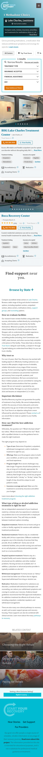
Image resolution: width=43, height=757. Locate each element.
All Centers (9, 53)
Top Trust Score (26, 53)
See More (37, 162)
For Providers (21, 727)
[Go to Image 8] (26, 209)
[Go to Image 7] (24, 209)
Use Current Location (20, 24)
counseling (14, 311)
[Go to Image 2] (18, 124)
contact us (35, 413)
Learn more (13, 47)
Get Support (29, 722)
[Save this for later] (39, 98)
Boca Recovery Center (15, 215)
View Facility (26, 142)
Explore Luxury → (22, 695)
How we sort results (31, 62)
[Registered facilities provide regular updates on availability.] (18, 171)
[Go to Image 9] (28, 209)
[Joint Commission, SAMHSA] (17, 167)
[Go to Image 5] (25, 124)
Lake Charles (32, 300)
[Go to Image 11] (33, 209)
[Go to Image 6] (27, 124)
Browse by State (19, 290)
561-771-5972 (10, 228)
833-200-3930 (10, 142)
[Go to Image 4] (23, 124)
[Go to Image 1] (16, 124)
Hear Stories (14, 722)
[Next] (38, 111)
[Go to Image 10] (31, 209)
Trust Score (6, 346)
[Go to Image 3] (20, 124)
